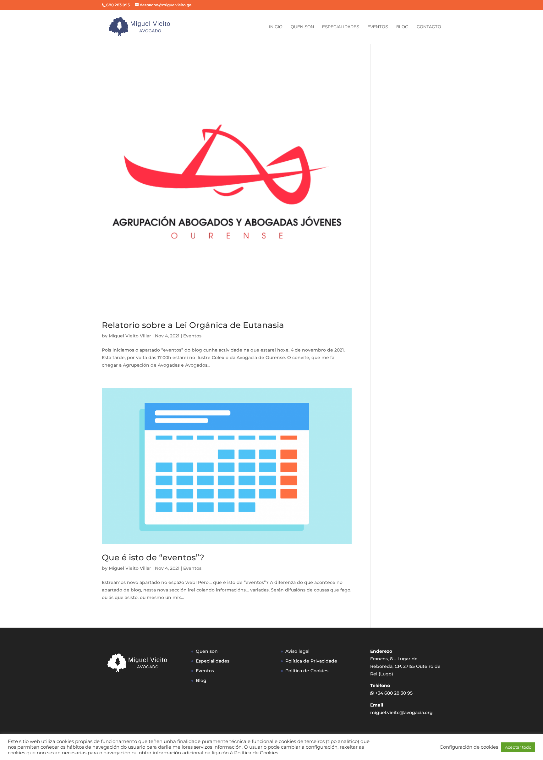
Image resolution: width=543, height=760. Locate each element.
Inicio (275, 27)
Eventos (377, 27)
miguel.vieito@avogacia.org (401, 712)
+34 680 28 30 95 (394, 693)
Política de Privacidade (311, 661)
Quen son (302, 27)
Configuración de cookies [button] (469, 747)
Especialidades (340, 27)
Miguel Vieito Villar (130, 336)
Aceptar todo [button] (518, 747)
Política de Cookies (306, 671)
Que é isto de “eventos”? (153, 557)
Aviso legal (297, 651)
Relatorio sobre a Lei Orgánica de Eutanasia (193, 325)
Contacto (429, 27)
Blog (402, 27)
